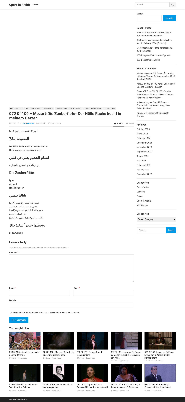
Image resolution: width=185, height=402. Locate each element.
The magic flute (109, 108)
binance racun (143, 73)
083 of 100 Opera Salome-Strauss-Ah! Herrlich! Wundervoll (92, 386)
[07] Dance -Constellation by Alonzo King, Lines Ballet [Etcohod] (153, 105)
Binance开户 (142, 91)
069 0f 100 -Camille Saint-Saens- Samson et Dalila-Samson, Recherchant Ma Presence (155, 94)
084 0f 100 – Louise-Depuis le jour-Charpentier (57, 386)
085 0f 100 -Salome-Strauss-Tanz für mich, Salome (23, 386)
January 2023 (143, 169)
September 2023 (145, 151)
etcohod (41, 123)
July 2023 (141, 160)
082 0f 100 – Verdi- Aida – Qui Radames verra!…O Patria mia (125, 386)
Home (35, 5)
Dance (140, 196)
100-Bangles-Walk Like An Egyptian (154, 55)
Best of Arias (28, 123)
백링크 (140, 84)
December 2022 (144, 174)
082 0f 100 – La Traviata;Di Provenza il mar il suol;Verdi (158, 386)
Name (12, 288)
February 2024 (143, 138)
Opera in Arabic (19, 4)
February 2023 (143, 165)
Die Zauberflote (48, 108)
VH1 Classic (142, 205)
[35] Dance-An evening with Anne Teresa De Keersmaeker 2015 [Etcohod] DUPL (156, 76)
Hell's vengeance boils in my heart (68, 108)
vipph (139, 113)
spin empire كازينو (145, 102)
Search (140, 13)
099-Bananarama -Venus (148, 60)
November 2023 (144, 147)
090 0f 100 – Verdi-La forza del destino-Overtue (24, 353)
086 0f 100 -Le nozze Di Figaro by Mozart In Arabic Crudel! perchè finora (159, 355)
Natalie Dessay (96, 108)
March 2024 (142, 133)
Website (12, 300)
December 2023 (144, 142)
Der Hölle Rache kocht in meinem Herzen (25, 108)
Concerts (141, 191)
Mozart (86, 108)
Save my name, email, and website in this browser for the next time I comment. (46, 312)
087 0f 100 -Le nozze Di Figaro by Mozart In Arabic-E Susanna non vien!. (125, 355)
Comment (14, 252)
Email (77, 288)
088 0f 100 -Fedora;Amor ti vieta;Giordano (89, 353)
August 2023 (143, 156)
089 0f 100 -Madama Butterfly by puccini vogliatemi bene (58, 353)
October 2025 (143, 129)
